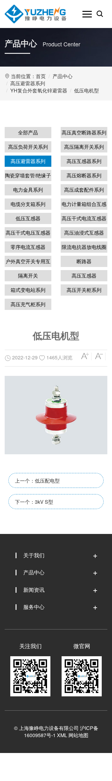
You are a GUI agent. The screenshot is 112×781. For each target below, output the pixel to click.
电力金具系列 (28, 189)
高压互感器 (84, 275)
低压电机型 (86, 90)
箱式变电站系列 (28, 289)
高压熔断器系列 (84, 175)
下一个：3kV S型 (34, 501)
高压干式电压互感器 (28, 232)
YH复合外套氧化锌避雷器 (38, 90)
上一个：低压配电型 (37, 480)
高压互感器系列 (84, 161)
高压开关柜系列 (84, 289)
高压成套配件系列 (84, 189)
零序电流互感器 (28, 246)
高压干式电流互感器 (84, 218)
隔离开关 (28, 275)
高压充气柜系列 (28, 304)
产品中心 (62, 76)
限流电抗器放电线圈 (84, 246)
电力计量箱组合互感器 (84, 205)
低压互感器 (28, 218)
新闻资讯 (33, 589)
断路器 (84, 261)
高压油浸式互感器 (84, 232)
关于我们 (33, 555)
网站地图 (78, 735)
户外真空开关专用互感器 (28, 262)
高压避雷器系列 (27, 83)
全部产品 (28, 132)
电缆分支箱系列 (28, 204)
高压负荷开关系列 (28, 146)
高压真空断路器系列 (84, 132)
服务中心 (33, 606)
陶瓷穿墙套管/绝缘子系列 (28, 176)
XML (62, 735)
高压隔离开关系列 (84, 146)
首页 (41, 76)
